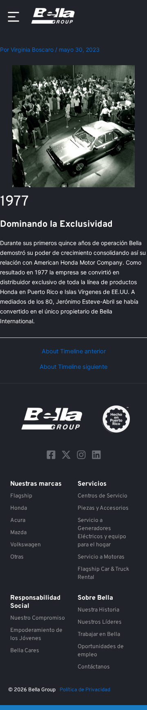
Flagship (21, 496)
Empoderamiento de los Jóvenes (36, 634)
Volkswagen (25, 544)
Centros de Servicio (102, 496)
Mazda (18, 532)
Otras (17, 557)
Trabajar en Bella (99, 634)
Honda (18, 508)
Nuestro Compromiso (37, 618)
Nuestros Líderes (100, 622)
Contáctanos (94, 667)
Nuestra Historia (98, 610)
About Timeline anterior (74, 351)
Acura (17, 520)
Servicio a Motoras (101, 557)
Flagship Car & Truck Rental (103, 573)
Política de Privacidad (85, 690)
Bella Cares (24, 650)
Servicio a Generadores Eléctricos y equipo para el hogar (102, 532)
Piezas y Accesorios (103, 508)
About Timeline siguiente (73, 367)
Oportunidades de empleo (101, 650)
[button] (13, 16)
